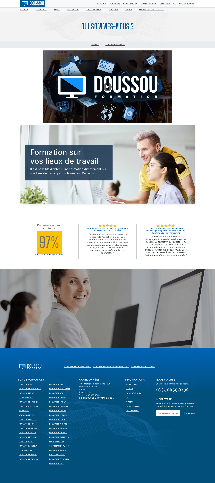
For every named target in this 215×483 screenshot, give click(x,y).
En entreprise (132, 411)
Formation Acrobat (28, 446)
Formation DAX (56, 463)
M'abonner (188, 413)
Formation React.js (28, 419)
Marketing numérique (151, 9)
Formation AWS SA (57, 450)
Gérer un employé (27, 415)
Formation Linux (57, 419)
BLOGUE (24, 9)
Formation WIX (56, 393)
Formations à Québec (143, 366)
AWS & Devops (94, 9)
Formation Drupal (57, 397)
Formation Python (27, 437)
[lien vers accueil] (30, 366)
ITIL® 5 (128, 9)
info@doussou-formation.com (96, 398)
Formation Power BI (28, 402)
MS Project (24, 411)
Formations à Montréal (77, 366)
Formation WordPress (59, 389)
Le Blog (129, 389)
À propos (114, 4)
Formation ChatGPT (28, 428)
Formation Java (26, 441)
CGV (128, 397)
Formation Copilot (28, 455)
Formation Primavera (59, 459)
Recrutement (132, 384)
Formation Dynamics (28, 459)
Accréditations (133, 393)
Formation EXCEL (27, 393)
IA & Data (113, 9)
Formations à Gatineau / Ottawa (111, 366)
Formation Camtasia (59, 437)
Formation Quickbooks (30, 389)
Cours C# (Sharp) (57, 455)
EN (174, 4)
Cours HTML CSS (26, 397)
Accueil (101, 4)
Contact (165, 4)
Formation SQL (26, 384)
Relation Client (26, 450)
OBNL (57, 9)
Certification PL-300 (59, 446)
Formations (130, 4)
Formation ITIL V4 (57, 402)
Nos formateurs (133, 406)
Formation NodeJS (58, 428)
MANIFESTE (41, 9)
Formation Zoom (26, 424)
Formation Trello (27, 433)
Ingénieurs (73, 9)
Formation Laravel (58, 415)
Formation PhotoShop (60, 424)
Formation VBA (56, 384)
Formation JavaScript (29, 406)
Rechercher (186, 4)
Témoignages (149, 4)
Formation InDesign (58, 406)
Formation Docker (58, 433)
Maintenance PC (56, 441)
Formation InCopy (57, 411)
